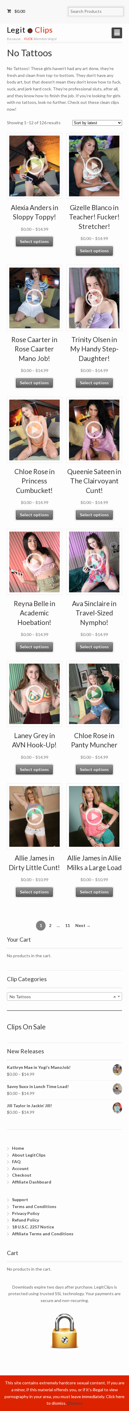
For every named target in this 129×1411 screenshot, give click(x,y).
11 (67, 925)
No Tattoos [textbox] (63, 996)
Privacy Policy (25, 1213)
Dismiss (75, 1403)
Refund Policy (25, 1219)
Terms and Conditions (34, 1206)
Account (20, 1168)
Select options (34, 241)
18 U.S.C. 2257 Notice (33, 1226)
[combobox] (64, 996)
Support (20, 1199)
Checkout (22, 1175)
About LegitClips (29, 1154)
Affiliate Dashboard (31, 1181)
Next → (83, 925)
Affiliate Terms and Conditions (43, 1233)
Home (18, 1148)
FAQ (16, 1161)
